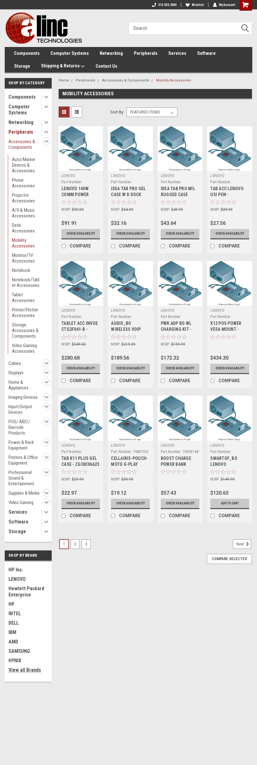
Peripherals (145, 53)
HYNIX (14, 661)
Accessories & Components (21, 144)
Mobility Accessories (23, 243)
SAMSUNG (19, 651)
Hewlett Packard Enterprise (26, 591)
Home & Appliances (18, 385)
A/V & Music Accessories (23, 213)
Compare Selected (229, 559)
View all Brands (24, 670)
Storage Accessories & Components (25, 330)
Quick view (80, 166)
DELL (13, 623)
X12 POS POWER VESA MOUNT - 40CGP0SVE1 (225, 329)
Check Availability (80, 233)
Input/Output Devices (20, 409)
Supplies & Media (23, 493)
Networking (111, 53)
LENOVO (17, 579)
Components (26, 53)
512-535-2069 (167, 5)
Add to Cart (230, 503)
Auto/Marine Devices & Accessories (23, 165)
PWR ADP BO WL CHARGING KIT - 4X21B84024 (176, 329)
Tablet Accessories (23, 297)
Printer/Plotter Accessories (25, 312)
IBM (12, 632)
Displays (16, 373)
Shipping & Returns (61, 66)
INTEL (14, 614)
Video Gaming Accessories (24, 348)
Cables (14, 363)
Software (206, 53)
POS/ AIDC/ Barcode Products (19, 427)
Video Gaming (21, 502)
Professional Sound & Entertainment (21, 478)
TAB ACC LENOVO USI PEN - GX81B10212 (227, 194)
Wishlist (198, 5)
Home (64, 80)
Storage (22, 66)
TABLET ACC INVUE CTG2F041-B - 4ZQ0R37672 (79, 329)
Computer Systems (69, 53)
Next (240, 544)
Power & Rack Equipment (21, 445)
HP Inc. (15, 570)
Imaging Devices (23, 397)
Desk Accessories (23, 228)
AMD (13, 642)
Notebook (21, 270)
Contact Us (106, 66)
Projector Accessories (23, 198)
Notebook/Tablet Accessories (25, 282)
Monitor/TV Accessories (23, 258)
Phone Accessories (23, 183)
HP (11, 604)
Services (177, 53)
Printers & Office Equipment (23, 460)
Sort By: (117, 112)
